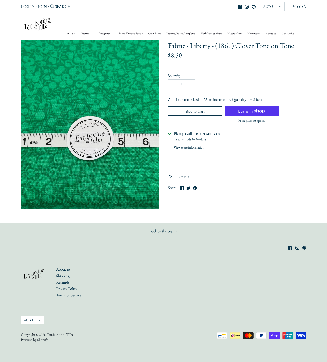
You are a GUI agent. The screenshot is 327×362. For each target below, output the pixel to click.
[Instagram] (247, 6)
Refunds (62, 282)
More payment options (252, 120)
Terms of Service (68, 295)
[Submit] (52, 7)
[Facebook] (240, 6)
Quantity (174, 75)
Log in (28, 6)
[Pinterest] (254, 6)
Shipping (63, 275)
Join (42, 6)
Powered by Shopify (34, 339)
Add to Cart (195, 111)
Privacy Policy (66, 288)
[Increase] (191, 84)
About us (63, 269)
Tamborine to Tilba (60, 334)
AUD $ (268, 6)
